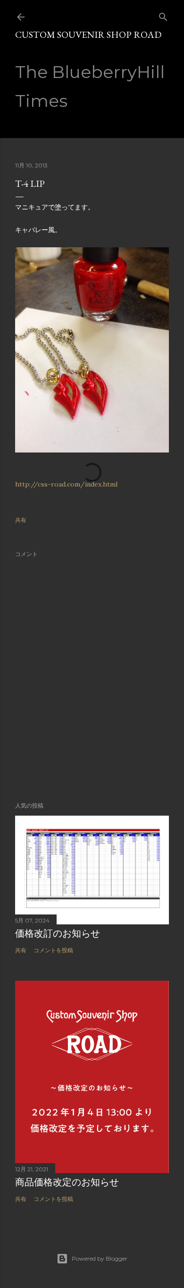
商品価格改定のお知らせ (67, 1182)
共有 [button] (20, 519)
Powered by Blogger (99, 1258)
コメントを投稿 (53, 950)
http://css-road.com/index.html (66, 484)
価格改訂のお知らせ (57, 933)
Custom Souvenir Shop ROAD (88, 34)
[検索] (163, 15)
